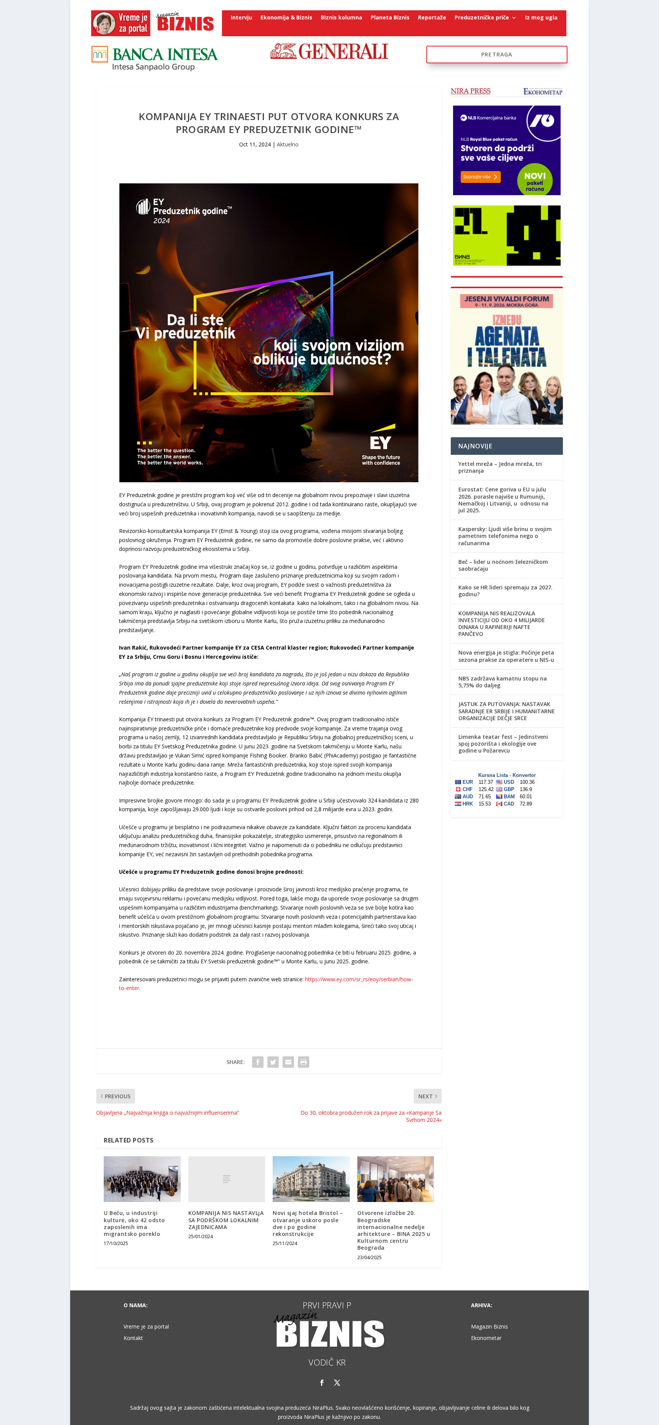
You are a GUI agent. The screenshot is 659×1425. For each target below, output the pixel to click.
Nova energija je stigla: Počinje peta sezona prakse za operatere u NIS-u (506, 656)
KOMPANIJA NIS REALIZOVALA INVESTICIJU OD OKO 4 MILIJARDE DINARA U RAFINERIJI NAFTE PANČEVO (501, 624)
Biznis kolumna (341, 18)
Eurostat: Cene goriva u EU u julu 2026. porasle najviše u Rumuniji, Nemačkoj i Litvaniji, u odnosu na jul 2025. (503, 500)
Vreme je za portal (146, 1327)
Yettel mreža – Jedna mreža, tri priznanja (500, 467)
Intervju (241, 18)
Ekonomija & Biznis (286, 18)
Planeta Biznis (390, 18)
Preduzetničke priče (482, 18)
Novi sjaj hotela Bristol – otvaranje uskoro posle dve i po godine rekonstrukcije (308, 1223)
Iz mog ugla (541, 18)
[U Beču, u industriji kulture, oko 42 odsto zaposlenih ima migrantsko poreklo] (142, 1179)
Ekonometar (486, 1338)
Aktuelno (288, 144)
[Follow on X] (337, 1383)
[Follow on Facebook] (322, 1383)
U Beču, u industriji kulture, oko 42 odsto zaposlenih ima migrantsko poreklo (134, 1223)
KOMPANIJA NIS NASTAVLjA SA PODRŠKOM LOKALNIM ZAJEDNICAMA (226, 1219)
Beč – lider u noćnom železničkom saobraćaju (503, 565)
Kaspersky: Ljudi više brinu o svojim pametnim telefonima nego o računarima (505, 535)
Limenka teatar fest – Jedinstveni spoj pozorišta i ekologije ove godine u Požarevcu (503, 743)
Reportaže (432, 18)
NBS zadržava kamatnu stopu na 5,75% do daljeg (502, 682)
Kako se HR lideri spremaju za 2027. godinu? (505, 591)
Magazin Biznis (489, 1327)
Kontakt (133, 1338)
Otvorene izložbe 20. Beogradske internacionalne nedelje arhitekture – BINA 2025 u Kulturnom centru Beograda (394, 1230)
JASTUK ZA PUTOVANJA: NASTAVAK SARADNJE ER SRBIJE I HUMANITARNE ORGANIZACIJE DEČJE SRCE (506, 710)
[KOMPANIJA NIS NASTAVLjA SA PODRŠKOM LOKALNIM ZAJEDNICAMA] (226, 1179)
